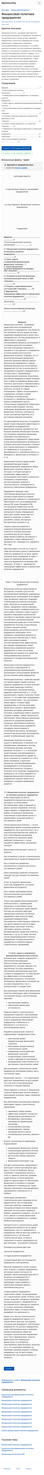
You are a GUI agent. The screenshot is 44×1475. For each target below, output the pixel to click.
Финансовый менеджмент (20, 10)
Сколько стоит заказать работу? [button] (17, 153)
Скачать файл (21, 168)
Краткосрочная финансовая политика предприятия (18, 1396)
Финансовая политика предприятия (17, 1400)
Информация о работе (21, 1381)
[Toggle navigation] (39, 3)
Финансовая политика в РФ (13, 1454)
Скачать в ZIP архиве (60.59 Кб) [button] (16, 148)
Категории (5, 10)
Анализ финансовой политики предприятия (20, 1430)
